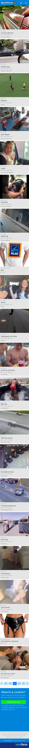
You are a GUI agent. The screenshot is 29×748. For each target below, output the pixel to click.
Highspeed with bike (9, 336)
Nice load (4, 540)
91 (23, 683)
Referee (4, 101)
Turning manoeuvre (8, 506)
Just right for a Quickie (9, 641)
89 (15, 683)
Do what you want (8, 674)
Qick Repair (5, 134)
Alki (2, 270)
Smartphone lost (7, 472)
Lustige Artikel (6, 268)
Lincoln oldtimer (7, 33)
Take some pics (7, 438)
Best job (4, 404)
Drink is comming (8, 370)
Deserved (4, 236)
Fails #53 (4, 202)
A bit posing (5, 573)
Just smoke (5, 607)
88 (10, 683)
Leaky (3, 168)
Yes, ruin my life (13, 702)
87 (6, 683)
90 (19, 683)
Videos (4, 31)
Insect (3, 302)
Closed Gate (5, 67)
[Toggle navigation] (21, 3)
